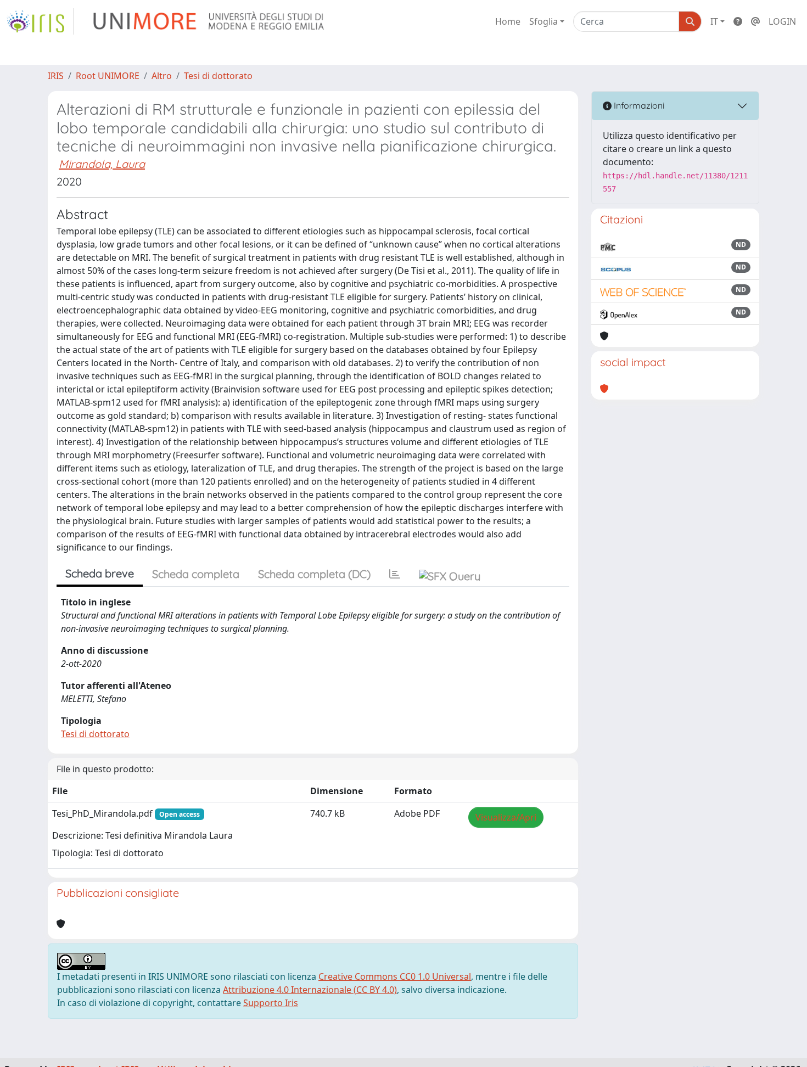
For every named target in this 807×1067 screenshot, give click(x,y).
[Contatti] (755, 21)
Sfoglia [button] (543, 21)
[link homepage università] (209, 21)
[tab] (395, 574)
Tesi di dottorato (218, 76)
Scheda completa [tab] (195, 574)
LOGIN (782, 21)
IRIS (56, 76)
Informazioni (638, 105)
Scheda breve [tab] (99, 573)
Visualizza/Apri (505, 817)
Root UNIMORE (107, 76)
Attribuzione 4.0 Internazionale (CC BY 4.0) (310, 990)
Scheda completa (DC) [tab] (314, 574)
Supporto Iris (270, 1003)
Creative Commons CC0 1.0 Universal (394, 976)
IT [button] (714, 21)
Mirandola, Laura (102, 164)
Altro (162, 76)
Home (507, 21)
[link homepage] (40, 21)
